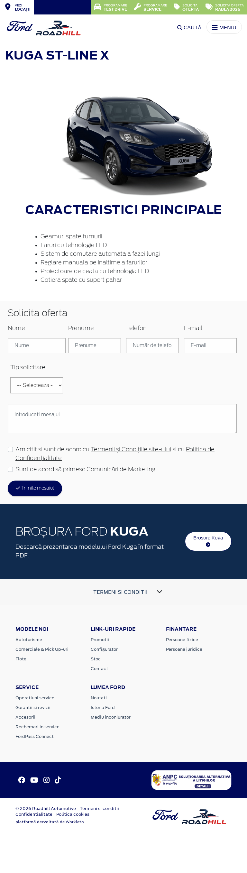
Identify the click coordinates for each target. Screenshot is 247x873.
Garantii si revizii (32, 707)
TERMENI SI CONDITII (120, 592)
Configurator (104, 649)
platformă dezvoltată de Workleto (49, 821)
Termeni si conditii (99, 808)
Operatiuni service (34, 698)
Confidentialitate (33, 814)
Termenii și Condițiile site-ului (131, 450)
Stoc (96, 659)
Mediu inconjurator (111, 717)
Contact (99, 669)
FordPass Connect (34, 736)
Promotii (100, 640)
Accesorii (25, 717)
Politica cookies (72, 814)
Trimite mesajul (37, 488)
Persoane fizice (182, 640)
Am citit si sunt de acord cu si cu (115, 454)
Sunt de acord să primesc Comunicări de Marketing (85, 470)
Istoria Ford (103, 707)
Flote (20, 659)
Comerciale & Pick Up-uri (42, 649)
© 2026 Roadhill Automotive (45, 808)
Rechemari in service (37, 727)
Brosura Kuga (208, 537)
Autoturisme (28, 640)
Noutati (99, 698)
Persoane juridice (184, 649)
